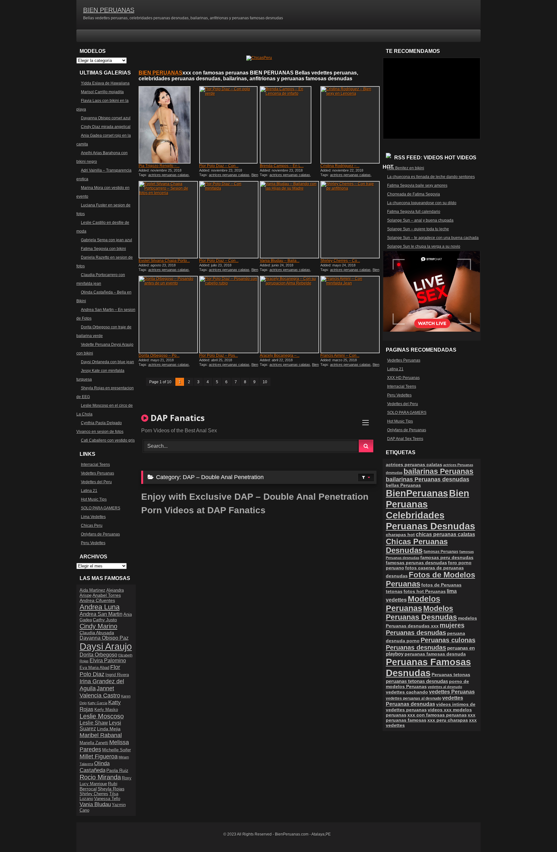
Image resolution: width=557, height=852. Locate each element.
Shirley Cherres (94, 793)
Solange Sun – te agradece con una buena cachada (433, 238)
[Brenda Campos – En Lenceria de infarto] (289, 125)
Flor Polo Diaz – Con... (219, 166)
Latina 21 (89, 490)
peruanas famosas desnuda (435, 654)
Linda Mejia (109, 728)
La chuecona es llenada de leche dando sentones (431, 177)
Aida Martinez (92, 590)
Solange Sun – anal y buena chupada (420, 220)
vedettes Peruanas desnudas (424, 701)
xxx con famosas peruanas (437, 714)
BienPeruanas (417, 493)
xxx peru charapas (447, 720)
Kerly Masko (106, 709)
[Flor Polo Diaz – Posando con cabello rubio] (229, 314)
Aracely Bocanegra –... (279, 355)
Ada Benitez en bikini (405, 168)
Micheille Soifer (116, 749)
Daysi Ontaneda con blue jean (107, 362)
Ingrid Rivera (117, 674)
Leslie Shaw (94, 723)
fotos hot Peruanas (425, 591)
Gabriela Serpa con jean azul (106, 240)
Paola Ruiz (117, 770)
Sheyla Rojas (111, 788)
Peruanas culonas (448, 640)
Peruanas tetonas (451, 674)
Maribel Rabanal (101, 735)
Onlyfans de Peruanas (100, 534)
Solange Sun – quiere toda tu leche (418, 229)
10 (265, 382)
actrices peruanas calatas (168, 175)
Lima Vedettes (93, 517)
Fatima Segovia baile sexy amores (417, 185)
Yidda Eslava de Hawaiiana (105, 83)
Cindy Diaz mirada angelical (106, 127)
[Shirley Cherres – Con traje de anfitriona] (350, 219)
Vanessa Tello (107, 798)
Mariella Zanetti (94, 742)
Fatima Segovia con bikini (103, 248)
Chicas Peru (92, 525)
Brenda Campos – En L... (282, 166)
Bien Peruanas (427, 498)
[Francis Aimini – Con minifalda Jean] (350, 314)
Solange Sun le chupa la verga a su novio (423, 246)
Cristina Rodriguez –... (339, 166)
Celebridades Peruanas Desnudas (430, 520)
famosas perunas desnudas (416, 562)
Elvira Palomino (108, 660)
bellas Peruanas (403, 485)
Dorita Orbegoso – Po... (159, 355)
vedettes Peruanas (452, 692)
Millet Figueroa (99, 756)
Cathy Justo (105, 619)
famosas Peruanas (441, 551)
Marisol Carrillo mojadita (102, 92)
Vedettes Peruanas (97, 473)
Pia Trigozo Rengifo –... (159, 166)
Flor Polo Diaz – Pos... (218, 355)
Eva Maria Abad (94, 667)
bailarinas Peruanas (439, 471)
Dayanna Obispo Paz (104, 638)
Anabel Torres (107, 595)
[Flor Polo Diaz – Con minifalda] (229, 219)
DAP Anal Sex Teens (405, 438)
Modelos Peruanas (413, 603)
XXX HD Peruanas (403, 378)
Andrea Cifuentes (97, 600)
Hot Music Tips (94, 499)
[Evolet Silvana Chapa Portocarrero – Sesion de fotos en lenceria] (168, 219)
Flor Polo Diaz (100, 670)
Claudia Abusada (97, 632)
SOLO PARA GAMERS (100, 508)
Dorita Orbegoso (98, 654)
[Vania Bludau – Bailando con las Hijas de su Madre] (289, 219)
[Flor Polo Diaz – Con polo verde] (229, 125)
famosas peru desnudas (447, 557)
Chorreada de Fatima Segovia (413, 194)
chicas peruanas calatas (445, 534)
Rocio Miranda (100, 777)
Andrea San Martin (101, 614)
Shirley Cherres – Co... (340, 260)
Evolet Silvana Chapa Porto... (164, 260)
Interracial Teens (95, 464)
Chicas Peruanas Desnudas (417, 546)
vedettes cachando (407, 692)
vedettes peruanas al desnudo (413, 698)
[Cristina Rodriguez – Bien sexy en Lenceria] (350, 125)
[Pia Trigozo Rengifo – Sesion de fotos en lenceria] (168, 125)
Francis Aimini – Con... (339, 355)
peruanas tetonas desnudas (417, 681)
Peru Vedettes (93, 543)
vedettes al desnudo (445, 687)
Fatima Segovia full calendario (413, 211)
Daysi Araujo (106, 646)
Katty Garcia (97, 703)
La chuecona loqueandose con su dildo (421, 203)
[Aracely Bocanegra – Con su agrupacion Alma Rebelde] (289, 314)
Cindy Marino (98, 626)
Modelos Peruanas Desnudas (421, 612)
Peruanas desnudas (416, 647)
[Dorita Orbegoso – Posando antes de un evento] (168, 314)
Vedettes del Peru (96, 482)
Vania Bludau (95, 804)
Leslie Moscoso (102, 716)
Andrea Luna (100, 607)
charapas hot (400, 534)
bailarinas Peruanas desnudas (427, 479)
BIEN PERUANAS (108, 10)
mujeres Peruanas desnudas (425, 629)
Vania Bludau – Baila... (279, 260)
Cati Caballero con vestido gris (108, 440)
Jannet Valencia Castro (100, 692)
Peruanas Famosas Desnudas (428, 667)
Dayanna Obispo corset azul (106, 118)
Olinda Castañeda (95, 766)
